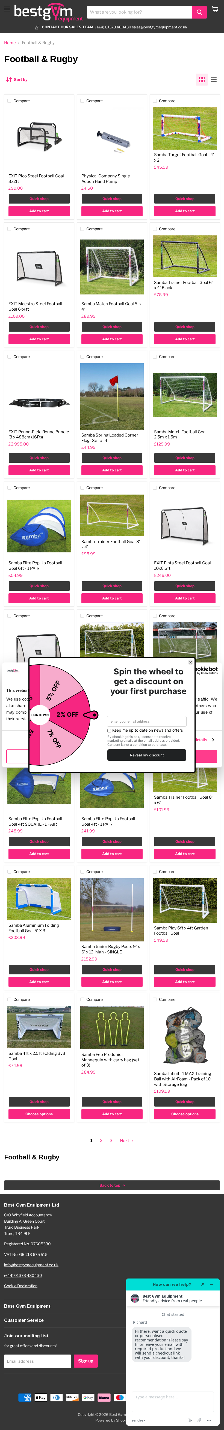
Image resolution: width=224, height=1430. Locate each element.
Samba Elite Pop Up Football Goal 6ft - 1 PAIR (35, 566)
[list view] (214, 80)
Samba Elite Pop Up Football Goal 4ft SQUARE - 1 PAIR (35, 821)
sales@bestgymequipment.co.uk (159, 27)
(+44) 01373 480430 (113, 27)
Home (10, 43)
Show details (194, 739)
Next (125, 1140)
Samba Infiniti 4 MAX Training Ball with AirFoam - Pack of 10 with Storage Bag (182, 1079)
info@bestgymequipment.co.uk (31, 1264)
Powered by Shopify (112, 1420)
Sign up (85, 1361)
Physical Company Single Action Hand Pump (105, 179)
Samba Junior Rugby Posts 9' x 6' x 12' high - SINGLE (110, 949)
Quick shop (39, 198)
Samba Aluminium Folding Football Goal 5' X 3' (33, 928)
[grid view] (202, 80)
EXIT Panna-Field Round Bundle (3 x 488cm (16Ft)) (38, 434)
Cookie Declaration (20, 1285)
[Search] (199, 12)
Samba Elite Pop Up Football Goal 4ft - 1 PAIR (108, 821)
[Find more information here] (173, 1352)
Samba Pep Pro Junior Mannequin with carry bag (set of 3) (110, 1060)
